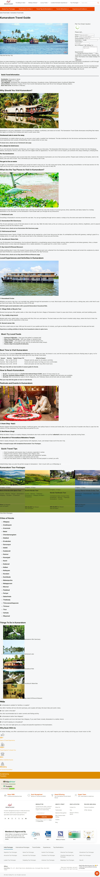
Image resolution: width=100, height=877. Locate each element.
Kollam (5, 567)
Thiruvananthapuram (11, 603)
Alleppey (6, 522)
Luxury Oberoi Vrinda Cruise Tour (87, 490)
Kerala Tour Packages (8, 9)
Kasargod (6, 557)
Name (77, 35)
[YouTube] (26, 818)
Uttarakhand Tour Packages (86, 852)
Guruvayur (7, 544)
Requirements (79, 52)
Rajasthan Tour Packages (10, 852)
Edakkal (6, 538)
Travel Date (79, 41)
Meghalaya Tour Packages (67, 860)
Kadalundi (6, 551)
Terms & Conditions (89, 807)
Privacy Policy (88, 53)
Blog (56, 822)
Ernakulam (7, 541)
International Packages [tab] (22, 847)
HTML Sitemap (88, 810)
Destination (79, 40)
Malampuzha (7, 580)
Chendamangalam (9, 535)
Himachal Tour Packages (66, 852)
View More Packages (6, 513)
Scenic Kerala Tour (31, 490)
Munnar (6, 587)
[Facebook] (15, 818)
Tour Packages (74, 2)
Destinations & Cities (25, 9)
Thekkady (6, 600)
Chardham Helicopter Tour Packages (67, 856)
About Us (57, 807)
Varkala (6, 613)
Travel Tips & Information (43, 9)
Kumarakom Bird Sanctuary (26, 228)
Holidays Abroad (32, 2)
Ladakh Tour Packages (10, 860)
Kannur (5, 554)
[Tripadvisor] (8, 818)
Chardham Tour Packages (48, 855)
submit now (78, 59)
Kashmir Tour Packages (48, 852)
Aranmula (6, 528)
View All (81, 860)
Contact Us (72, 807)
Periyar (5, 593)
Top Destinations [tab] (58, 847)
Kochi (5, 561)
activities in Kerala (17, 329)
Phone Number (80, 38)
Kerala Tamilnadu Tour (58, 493)
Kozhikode (7, 577)
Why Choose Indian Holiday (60, 816)
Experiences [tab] (46, 847)
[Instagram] (12, 818)
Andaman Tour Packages (48, 860)
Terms (50, 819)
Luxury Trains (44, 2)
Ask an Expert (4, 506)
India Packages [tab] (8, 847)
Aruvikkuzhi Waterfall (30, 242)
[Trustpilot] (5, 818)
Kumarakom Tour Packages (32, 443)
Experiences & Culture (79, 9)
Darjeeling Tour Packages (29, 860)
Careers (57, 819)
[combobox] (88, 2)
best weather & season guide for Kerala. (26, 367)
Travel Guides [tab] (36, 847)
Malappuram (7, 583)
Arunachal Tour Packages (10, 855)
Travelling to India (20, 2)
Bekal (5, 531)
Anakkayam (7, 525)
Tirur (5, 609)
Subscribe (44, 816)
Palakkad (6, 590)
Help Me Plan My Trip (6, 55)
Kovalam (6, 574)
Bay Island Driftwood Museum (27, 254)
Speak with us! (65, 464)
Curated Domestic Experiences (59, 2)
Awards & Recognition (60, 812)
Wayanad (6, 616)
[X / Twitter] (19, 818)
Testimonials (58, 810)
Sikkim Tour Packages (85, 855)
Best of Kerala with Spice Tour (10, 490)
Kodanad (6, 564)
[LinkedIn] (22, 818)
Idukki (5, 548)
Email (77, 36)
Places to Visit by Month (74, 813)
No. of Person (79, 45)
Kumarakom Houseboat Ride (38, 306)
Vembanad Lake (23, 143)
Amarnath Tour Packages (29, 855)
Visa (71, 810)
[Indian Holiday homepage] (10, 806)
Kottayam (6, 570)
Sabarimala (7, 596)
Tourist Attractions (62, 9)
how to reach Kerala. (26, 379)
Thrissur (6, 606)
